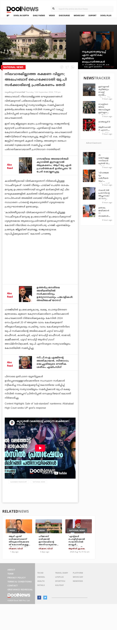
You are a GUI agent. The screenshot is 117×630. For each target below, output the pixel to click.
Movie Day (78, 577)
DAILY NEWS (39, 15)
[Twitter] (45, 597)
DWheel (41, 577)
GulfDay (59, 585)
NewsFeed (78, 581)
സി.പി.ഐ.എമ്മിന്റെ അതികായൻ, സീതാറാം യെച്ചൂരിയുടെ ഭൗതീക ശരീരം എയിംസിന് (53, 362)
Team (10, 573)
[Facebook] (39, 597)
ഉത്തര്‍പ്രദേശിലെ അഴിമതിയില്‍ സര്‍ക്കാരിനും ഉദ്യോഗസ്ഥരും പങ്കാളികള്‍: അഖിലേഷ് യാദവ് (55, 294)
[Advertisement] (40, 268)
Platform (78, 573)
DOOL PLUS (105, 15)
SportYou (60, 581)
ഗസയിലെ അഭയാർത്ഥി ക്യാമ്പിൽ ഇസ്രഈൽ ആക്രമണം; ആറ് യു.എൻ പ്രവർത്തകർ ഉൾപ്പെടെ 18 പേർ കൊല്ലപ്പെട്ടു (54, 165)
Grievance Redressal (20, 589)
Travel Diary (61, 573)
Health (40, 581)
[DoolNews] (21, 9)
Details (41, 585)
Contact (12, 585)
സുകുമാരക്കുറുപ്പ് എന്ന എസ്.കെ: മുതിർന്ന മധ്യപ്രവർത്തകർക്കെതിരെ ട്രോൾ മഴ (95, 58)
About (11, 569)
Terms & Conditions (19, 581)
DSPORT (92, 15)
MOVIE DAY (79, 15)
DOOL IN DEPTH (21, 15)
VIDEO (52, 15)
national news (39, 482)
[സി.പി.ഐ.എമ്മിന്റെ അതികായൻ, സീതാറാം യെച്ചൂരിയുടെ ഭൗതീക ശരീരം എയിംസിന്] (25, 362)
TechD (40, 573)
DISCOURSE (64, 15)
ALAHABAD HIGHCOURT (18, 482)
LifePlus (59, 577)
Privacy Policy (16, 577)
